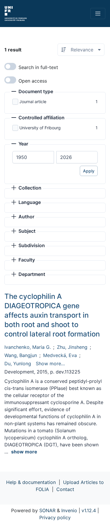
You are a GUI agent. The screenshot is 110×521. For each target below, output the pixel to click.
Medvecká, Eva (60, 355)
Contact (65, 489)
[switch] (10, 66)
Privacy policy (55, 517)
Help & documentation (31, 482)
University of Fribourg (40, 127)
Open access (32, 81)
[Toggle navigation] (97, 13)
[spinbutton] (33, 157)
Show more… (50, 363)
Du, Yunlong (17, 363)
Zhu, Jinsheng (72, 347)
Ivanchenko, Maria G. (27, 347)
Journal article (32, 101)
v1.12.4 (89, 510)
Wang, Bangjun (20, 355)
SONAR (47, 510)
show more (24, 452)
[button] (32, 92)
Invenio (69, 510)
